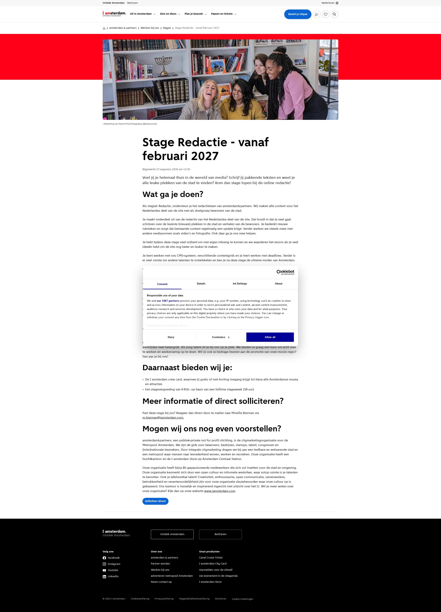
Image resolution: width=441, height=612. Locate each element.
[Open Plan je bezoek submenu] (205, 14)
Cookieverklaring (140, 599)
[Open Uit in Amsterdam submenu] (154, 14)
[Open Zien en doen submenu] (179, 14)
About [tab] (279, 283)
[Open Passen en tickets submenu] (235, 14)
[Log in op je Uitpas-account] (316, 14)
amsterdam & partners (123, 28)
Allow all (270, 337)
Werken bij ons (150, 28)
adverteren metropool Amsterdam (172, 576)
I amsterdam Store (210, 582)
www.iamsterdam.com (219, 491)
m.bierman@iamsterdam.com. (163, 417)
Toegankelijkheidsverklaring (194, 599)
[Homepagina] (104, 28)
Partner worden (160, 563)
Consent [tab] (162, 284)
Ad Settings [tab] (240, 283)
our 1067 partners (168, 300)
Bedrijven (220, 534)
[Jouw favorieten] (325, 14)
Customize (218, 337)
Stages (167, 28)
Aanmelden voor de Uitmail (215, 570)
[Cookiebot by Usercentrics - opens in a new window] (279, 272)
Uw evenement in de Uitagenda (218, 576)
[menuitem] (143, 14)
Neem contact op (161, 582)
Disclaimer (220, 599)
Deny (171, 337)
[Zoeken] (334, 14)
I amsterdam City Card (213, 563)
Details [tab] (201, 283)
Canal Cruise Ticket (210, 557)
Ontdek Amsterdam (172, 534)
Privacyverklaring (164, 599)
